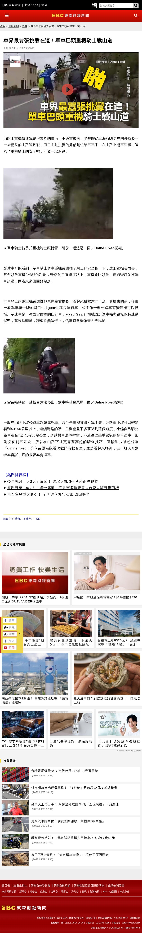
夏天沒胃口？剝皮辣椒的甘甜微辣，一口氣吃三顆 (107, 700)
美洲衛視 (94, 891)
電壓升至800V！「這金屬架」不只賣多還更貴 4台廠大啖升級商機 (63, 488)
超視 (84, 891)
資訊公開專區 (116, 885)
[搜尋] (135, 18)
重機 (17, 518)
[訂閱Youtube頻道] (9, 649)
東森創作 (125, 891)
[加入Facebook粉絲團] (9, 642)
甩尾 (37, 518)
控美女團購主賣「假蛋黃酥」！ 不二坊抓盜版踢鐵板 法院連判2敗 (71, 643)
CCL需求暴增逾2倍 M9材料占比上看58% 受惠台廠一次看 (23, 744)
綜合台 (33, 891)
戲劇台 (43, 891)
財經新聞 (13, 26)
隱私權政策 (135, 918)
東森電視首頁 (9, 891)
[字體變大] (9, 628)
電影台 (64, 891)
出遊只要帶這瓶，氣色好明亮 (71, 743)
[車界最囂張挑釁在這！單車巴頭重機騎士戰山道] (71, 91)
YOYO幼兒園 (110, 891)
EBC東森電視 (11, 4)
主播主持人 (20, 885)
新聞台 (23, 891)
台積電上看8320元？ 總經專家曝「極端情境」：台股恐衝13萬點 (119, 643)
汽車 (24, 26)
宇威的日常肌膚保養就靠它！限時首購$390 (105, 597)
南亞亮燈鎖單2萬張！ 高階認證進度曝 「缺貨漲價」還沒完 (35, 700)
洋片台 (75, 891)
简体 (44, 4)
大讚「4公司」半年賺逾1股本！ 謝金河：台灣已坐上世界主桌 (23, 643)
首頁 (2, 26)
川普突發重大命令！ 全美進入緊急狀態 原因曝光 (48, 494)
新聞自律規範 (62, 885)
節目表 (6, 885)
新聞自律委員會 (40, 885)
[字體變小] (10, 635)
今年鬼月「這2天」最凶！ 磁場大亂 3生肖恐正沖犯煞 (52, 481)
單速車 (27, 518)
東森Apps (31, 4)
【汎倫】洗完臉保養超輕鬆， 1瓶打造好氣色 (119, 743)
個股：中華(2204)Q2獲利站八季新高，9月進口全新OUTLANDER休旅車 (35, 599)
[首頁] (70, 15)
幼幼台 (54, 891)
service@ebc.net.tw (131, 923)
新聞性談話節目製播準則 (89, 885)
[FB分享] (9, 622)
